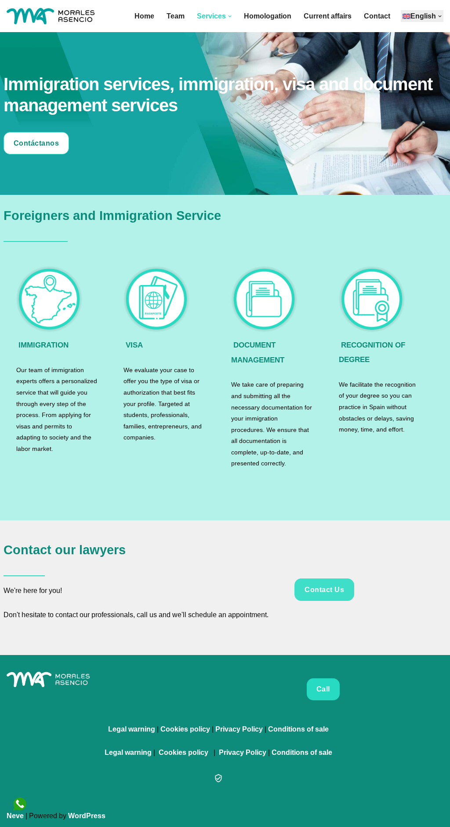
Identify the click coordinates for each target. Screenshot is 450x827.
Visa (134, 345)
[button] (230, 16)
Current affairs (328, 16)
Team (176, 16)
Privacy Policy (239, 729)
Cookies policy (185, 729)
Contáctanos (36, 143)
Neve (15, 816)
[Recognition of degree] (380, 299)
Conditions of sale (298, 729)
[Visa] (164, 299)
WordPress (86, 816)
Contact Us (324, 589)
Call (323, 689)
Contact (377, 16)
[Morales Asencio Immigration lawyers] (50, 16)
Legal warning (131, 729)
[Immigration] (57, 299)
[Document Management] (272, 299)
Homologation (267, 16)
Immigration (43, 345)
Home (144, 16)
